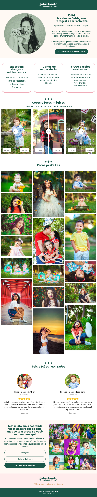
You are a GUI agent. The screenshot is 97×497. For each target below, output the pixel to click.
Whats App (39, 484)
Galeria (59, 484)
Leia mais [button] (24, 413)
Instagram (50, 484)
